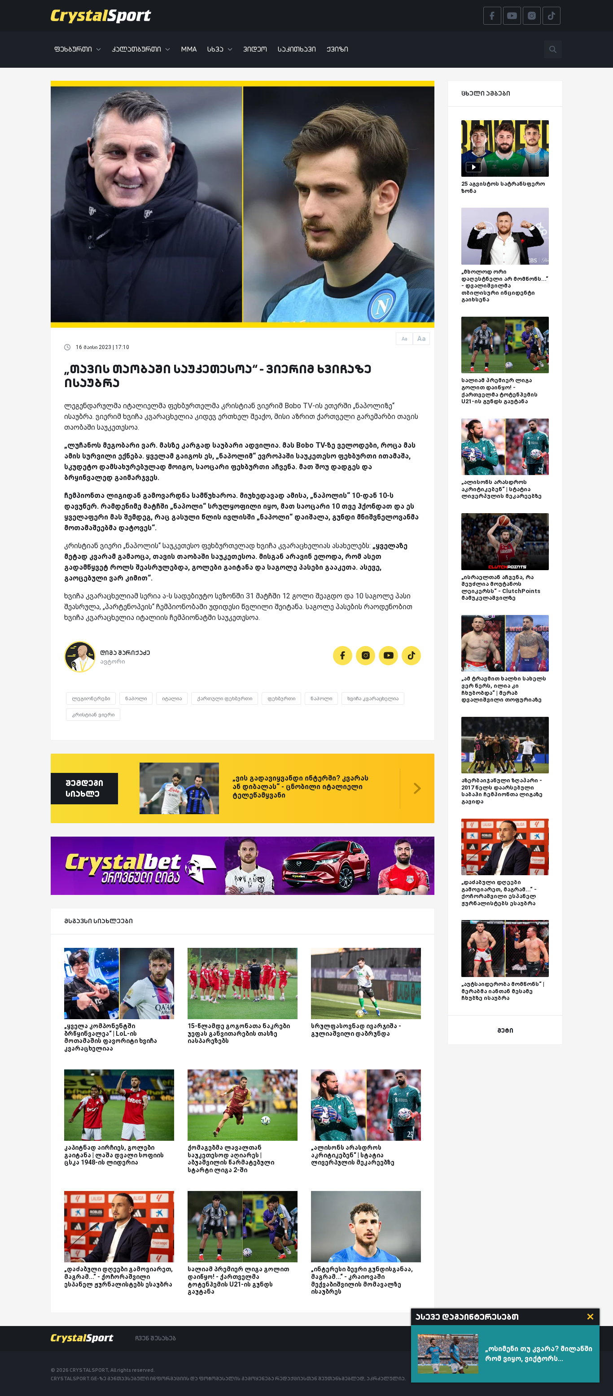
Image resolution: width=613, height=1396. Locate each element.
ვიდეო (255, 49)
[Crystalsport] (101, 16)
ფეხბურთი (73, 49)
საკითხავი (297, 49)
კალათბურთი (136, 49)
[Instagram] (365, 655)
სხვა (215, 49)
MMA (189, 49)
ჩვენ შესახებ (155, 1338)
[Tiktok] (411, 655)
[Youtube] (388, 655)
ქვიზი (337, 49)
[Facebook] (342, 655)
